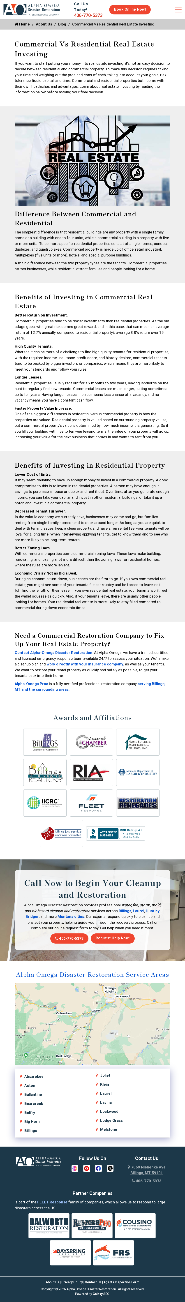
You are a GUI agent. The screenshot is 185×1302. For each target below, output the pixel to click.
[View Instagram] (75, 1168)
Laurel (138, 911)
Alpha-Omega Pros (32, 683)
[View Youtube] (87, 1168)
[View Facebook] (98, 1168)
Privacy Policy (72, 1282)
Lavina (106, 1102)
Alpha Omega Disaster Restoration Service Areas (92, 974)
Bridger (32, 916)
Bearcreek (33, 1103)
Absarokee (34, 1076)
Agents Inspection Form (121, 1282)
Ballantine (33, 1094)
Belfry (29, 1112)
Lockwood (109, 1111)
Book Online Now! (130, 9)
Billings (125, 911)
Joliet (105, 1075)
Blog (62, 24)
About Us (44, 24)
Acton (29, 1085)
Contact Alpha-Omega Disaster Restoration (53, 652)
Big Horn (32, 1121)
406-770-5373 (71, 938)
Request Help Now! (113, 938)
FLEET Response (52, 1202)
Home (24, 24)
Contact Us (93, 1282)
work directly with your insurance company (85, 664)
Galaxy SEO (101, 1294)
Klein (104, 1084)
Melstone (108, 1129)
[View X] (110, 1168)
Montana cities (71, 916)
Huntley (153, 911)
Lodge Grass (111, 1120)
